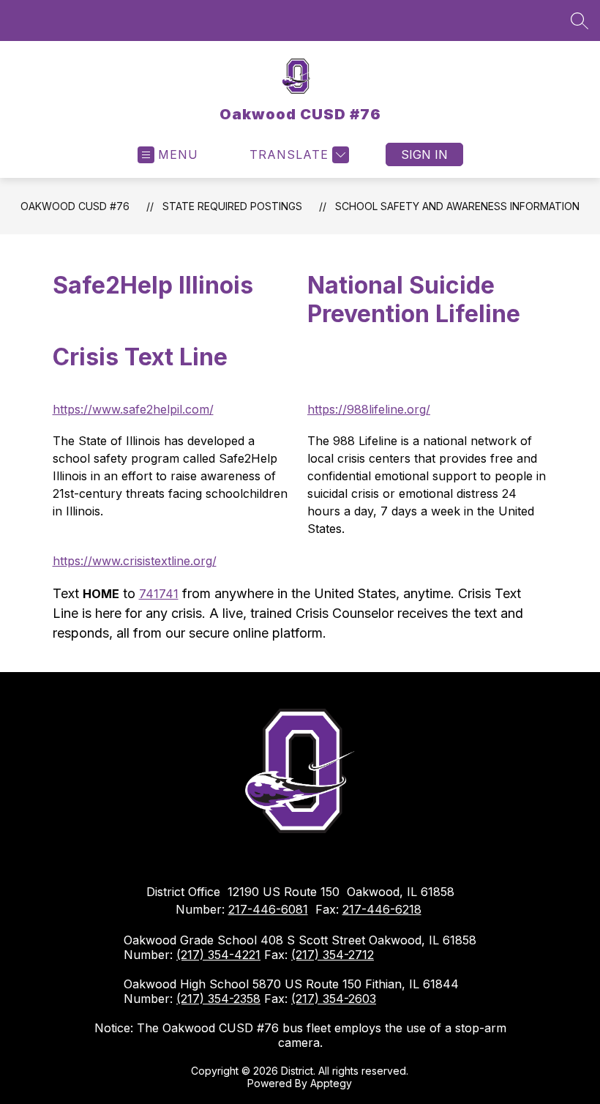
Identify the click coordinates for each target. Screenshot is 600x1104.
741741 (159, 593)
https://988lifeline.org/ (368, 409)
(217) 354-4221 (218, 954)
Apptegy (331, 1083)
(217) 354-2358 (218, 998)
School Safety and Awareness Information (457, 206)
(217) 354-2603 (333, 998)
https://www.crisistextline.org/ (135, 560)
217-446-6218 (381, 909)
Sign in (424, 154)
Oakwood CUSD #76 (75, 206)
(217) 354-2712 (332, 954)
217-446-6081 (268, 909)
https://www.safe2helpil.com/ (133, 409)
